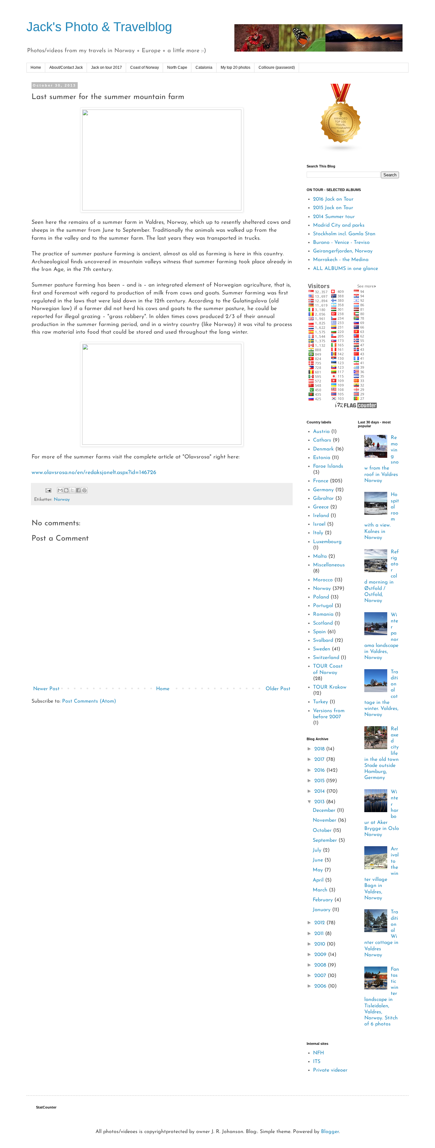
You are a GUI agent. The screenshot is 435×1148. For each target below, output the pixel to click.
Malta (320, 556)
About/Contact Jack (66, 67)
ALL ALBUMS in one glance (345, 268)
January (322, 909)
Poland (321, 597)
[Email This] (60, 490)
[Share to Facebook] (78, 490)
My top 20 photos (235, 67)
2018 (320, 749)
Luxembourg (327, 541)
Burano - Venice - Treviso (341, 242)
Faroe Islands (328, 466)
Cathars (322, 440)
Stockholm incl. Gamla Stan (344, 234)
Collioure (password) (277, 67)
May (318, 870)
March (321, 890)
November (325, 820)
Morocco (323, 580)
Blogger (330, 1131)
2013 (320, 801)
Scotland (323, 623)
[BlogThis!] (66, 490)
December (325, 810)
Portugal (323, 605)
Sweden (321, 649)
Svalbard (323, 640)
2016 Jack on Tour (333, 199)
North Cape (177, 67)
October (323, 830)
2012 (320, 922)
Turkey (320, 702)
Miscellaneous (329, 565)
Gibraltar (323, 498)
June (318, 860)
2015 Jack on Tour (333, 207)
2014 (320, 791)
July (318, 850)
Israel (319, 524)
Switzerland (326, 657)
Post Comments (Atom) (89, 701)
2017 (320, 759)
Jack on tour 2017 (106, 67)
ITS (316, 1061)
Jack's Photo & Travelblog (99, 27)
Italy (318, 532)
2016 (320, 770)
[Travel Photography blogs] (341, 151)
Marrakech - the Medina (340, 259)
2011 (319, 933)
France (320, 481)
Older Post (278, 688)
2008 (321, 965)
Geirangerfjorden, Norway (343, 251)
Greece (321, 507)
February (323, 900)
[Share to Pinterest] (84, 490)
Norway (62, 499)
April (319, 880)
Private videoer (330, 1070)
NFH (318, 1053)
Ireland (321, 515)
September (326, 840)
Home (36, 67)
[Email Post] (48, 490)
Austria (321, 431)
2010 (320, 944)
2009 (321, 954)
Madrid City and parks (339, 225)
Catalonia (204, 67)
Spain (319, 631)
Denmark (323, 449)
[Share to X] (72, 490)
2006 (321, 986)
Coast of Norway (144, 67)
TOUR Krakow (329, 687)
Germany (323, 490)
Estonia (321, 457)
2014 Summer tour (334, 216)
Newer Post (46, 688)
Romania (323, 614)
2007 (321, 975)
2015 (320, 780)
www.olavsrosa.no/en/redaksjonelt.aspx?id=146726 (94, 472)
